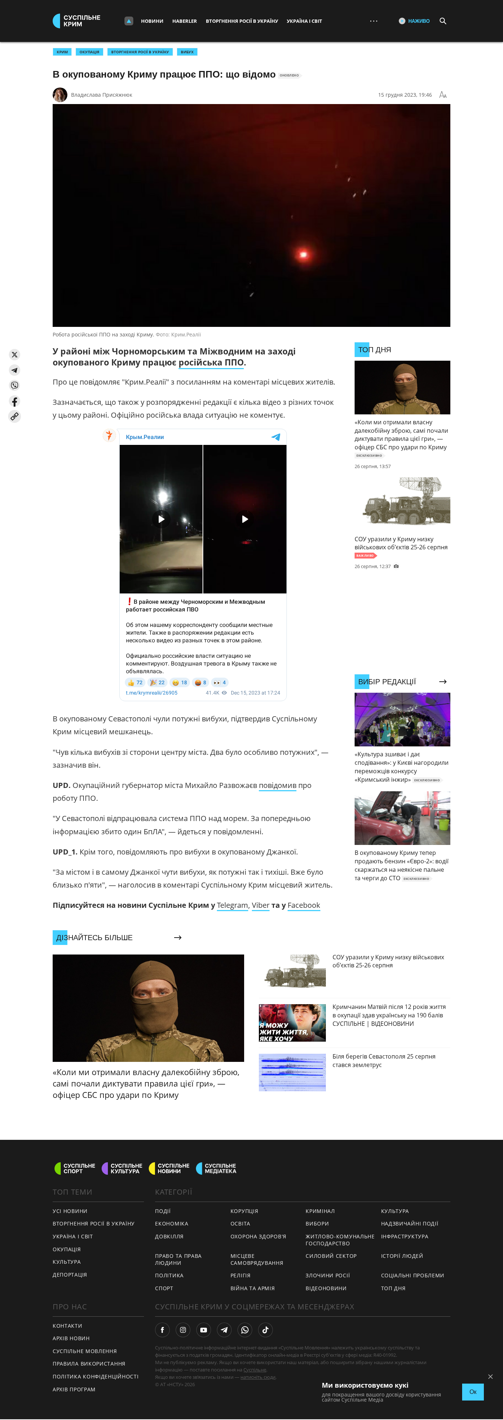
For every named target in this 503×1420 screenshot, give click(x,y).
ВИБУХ (187, 51)
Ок (472, 1392)
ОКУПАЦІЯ (89, 51)
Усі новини (70, 1210)
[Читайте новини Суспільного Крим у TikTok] (265, 1330)
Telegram (232, 905)
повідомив (277, 785)
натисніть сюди (257, 1377)
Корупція (244, 1210)
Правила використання (89, 1363)
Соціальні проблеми (413, 1275)
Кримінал (320, 1210)
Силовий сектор (331, 1255)
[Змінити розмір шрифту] (443, 95)
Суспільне (254, 1369)
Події (163, 1210)
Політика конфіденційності (96, 1376)
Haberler (184, 21)
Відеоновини (326, 1288)
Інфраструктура (405, 1236)
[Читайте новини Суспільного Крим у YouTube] (203, 1330)
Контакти (67, 1325)
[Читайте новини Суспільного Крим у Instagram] (183, 1330)
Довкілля (169, 1236)
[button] (14, 354)
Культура (67, 1261)
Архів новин (71, 1338)
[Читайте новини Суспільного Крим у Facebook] (162, 1330)
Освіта (240, 1223)
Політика (169, 1275)
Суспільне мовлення (85, 1351)
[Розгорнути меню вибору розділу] (128, 21)
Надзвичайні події (410, 1223)
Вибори (317, 1223)
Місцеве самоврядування (257, 1259)
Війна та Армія (253, 1288)
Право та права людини (178, 1259)
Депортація (70, 1274)
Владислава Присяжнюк (101, 94)
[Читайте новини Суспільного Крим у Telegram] (224, 1330)
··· (373, 21)
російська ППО (211, 362)
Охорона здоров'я (258, 1236)
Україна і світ (304, 21)
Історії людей (402, 1255)
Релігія (241, 1275)
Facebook (304, 905)
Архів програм (74, 1389)
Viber (261, 905)
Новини (152, 21)
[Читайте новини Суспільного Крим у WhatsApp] (245, 1330)
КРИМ (62, 51)
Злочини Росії (328, 1275)
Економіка (171, 1223)
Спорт (164, 1288)
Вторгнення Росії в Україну (242, 21)
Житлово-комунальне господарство (340, 1240)
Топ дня (393, 1288)
